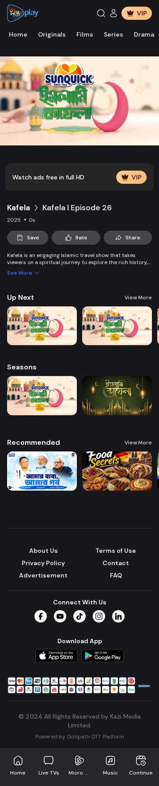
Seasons (22, 367)
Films (84, 34)
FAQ (116, 575)
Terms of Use (115, 551)
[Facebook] (40, 616)
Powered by (79, 736)
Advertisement (43, 575)
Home (18, 34)
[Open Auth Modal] (113, 13)
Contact (115, 563)
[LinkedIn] (118, 616)
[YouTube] (60, 616)
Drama (144, 34)
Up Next (20, 297)
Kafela (18, 207)
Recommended (33, 442)
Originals (52, 34)
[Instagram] (99, 616)
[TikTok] (79, 616)
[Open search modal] (101, 13)
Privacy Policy (43, 563)
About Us (43, 551)
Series (113, 34)
